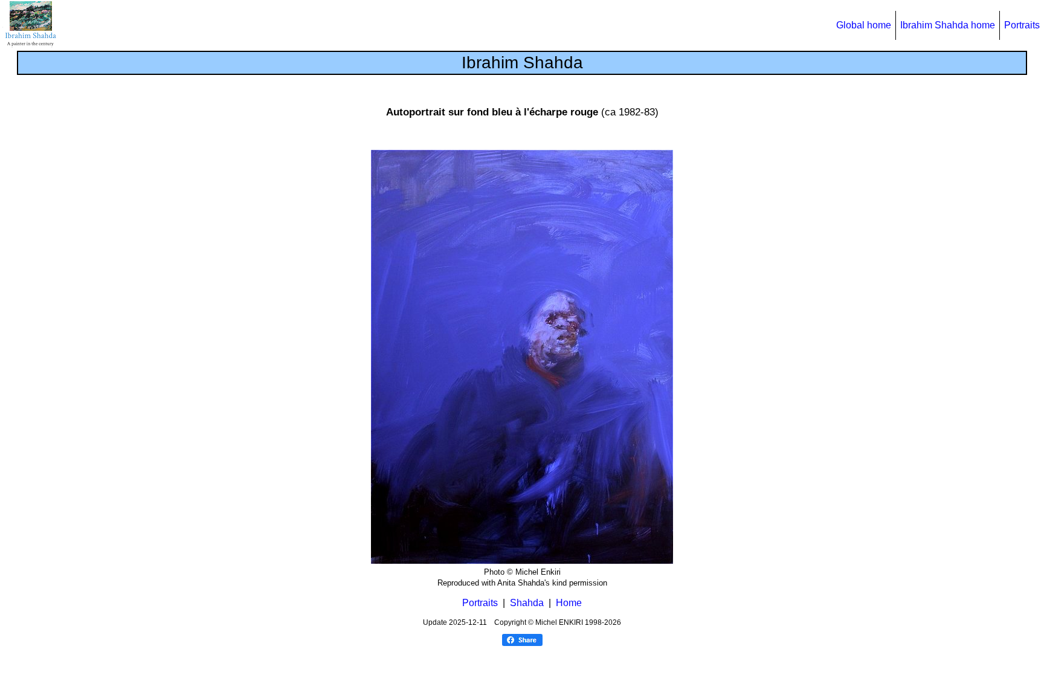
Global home (863, 25)
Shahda (527, 603)
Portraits (1022, 25)
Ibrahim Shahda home (947, 25)
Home (569, 603)
